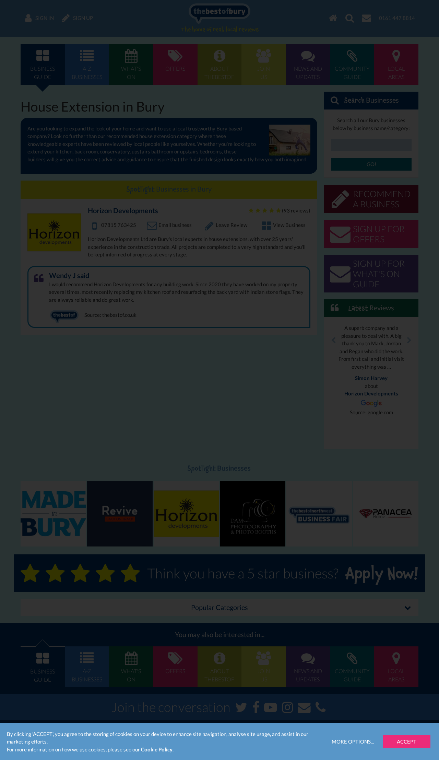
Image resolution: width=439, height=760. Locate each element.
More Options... (353, 741)
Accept (406, 741)
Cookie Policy (157, 749)
